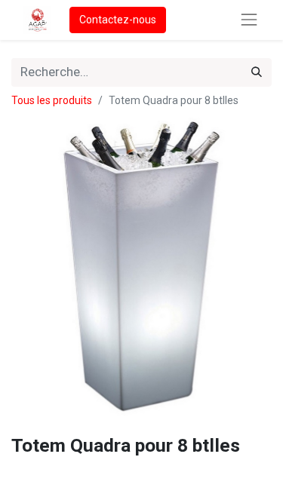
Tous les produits (51, 100)
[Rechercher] (256, 72)
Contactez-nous (117, 20)
